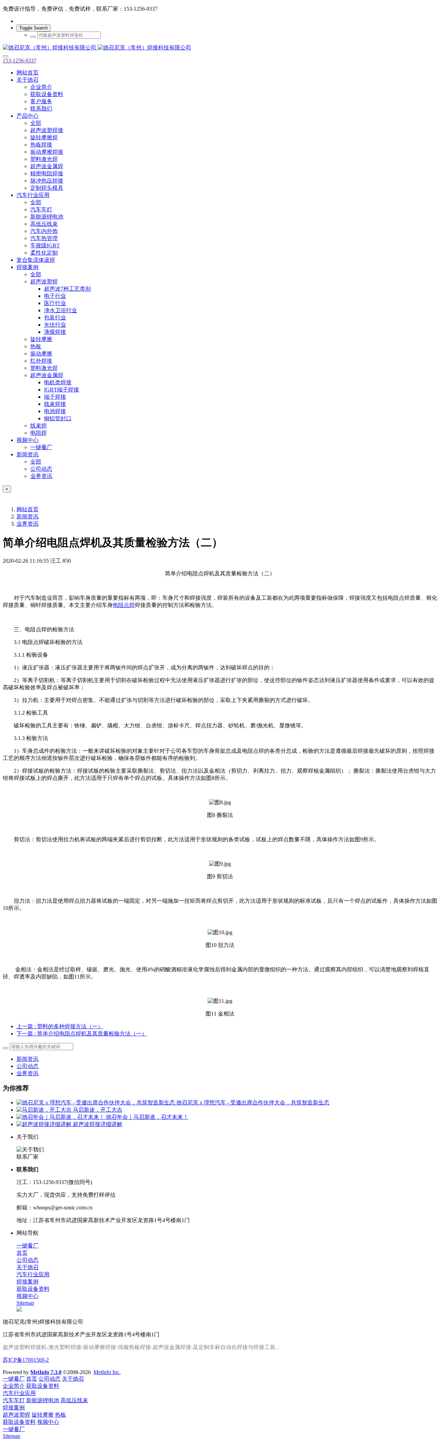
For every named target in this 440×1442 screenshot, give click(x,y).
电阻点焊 (124, 605)
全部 (35, 123)
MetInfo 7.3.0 (46, 1372)
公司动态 (27, 1066)
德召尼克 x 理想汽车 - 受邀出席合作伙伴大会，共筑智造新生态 (252, 1102)
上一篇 (59, 1026)
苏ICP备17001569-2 (26, 1360)
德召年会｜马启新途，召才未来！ (147, 1117)
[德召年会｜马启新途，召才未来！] (61, 1117)
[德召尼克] (220, 47)
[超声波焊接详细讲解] (44, 1124)
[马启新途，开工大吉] (44, 1110)
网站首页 (27, 72)
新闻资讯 (27, 516)
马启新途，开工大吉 (97, 1110)
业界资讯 (27, 524)
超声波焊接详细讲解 (97, 1124)
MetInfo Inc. (107, 1372)
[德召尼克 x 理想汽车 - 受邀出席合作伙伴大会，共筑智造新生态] (96, 1102)
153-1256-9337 (19, 60)
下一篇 (81, 1033)
